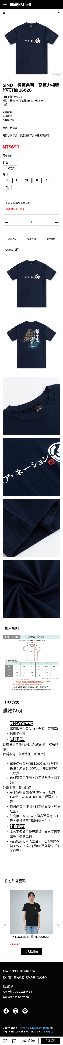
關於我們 (7, 977)
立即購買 (50, 1040)
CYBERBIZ (46, 1031)
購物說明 (19, 977)
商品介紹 (12, 239)
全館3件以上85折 (15, 209)
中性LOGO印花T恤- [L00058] (29, 937)
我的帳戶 (42, 977)
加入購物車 (28, 1040)
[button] (58, 926)
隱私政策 (31, 977)
